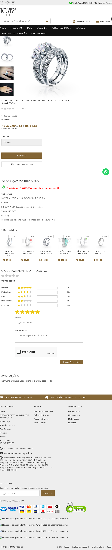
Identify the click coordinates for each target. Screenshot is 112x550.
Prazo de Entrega (41, 419)
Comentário (21, 330)
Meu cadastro (74, 415)
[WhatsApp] (105, 171)
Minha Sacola (106, 21)
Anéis (3, 28)
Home (2, 411)
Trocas (3, 436)
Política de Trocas (41, 415)
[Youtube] (13, 3)
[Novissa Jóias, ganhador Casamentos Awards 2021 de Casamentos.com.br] (34, 531)
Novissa (80, 28)
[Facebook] (2, 3)
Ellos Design (107, 547)
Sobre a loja (5, 421)
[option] (7, 40)
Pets (29, 28)
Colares (42, 28)
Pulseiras (17, 28)
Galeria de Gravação (14, 33)
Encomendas (38, 33)
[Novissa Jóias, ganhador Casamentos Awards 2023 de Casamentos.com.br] (34, 518)
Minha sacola (73, 419)
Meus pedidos (74, 411)
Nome (18, 317)
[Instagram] (7, 3)
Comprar (21, 155)
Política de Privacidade (43, 411)
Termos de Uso (40, 422)
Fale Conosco (5, 429)
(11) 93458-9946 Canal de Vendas (97, 3)
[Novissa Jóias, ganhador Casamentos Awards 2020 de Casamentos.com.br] (34, 537)
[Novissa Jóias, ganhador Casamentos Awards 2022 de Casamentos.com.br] (34, 525)
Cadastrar (48, 493)
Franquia (3, 433)
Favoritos (72, 422)
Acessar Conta (83, 21)
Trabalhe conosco (7, 425)
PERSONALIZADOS (61, 28)
